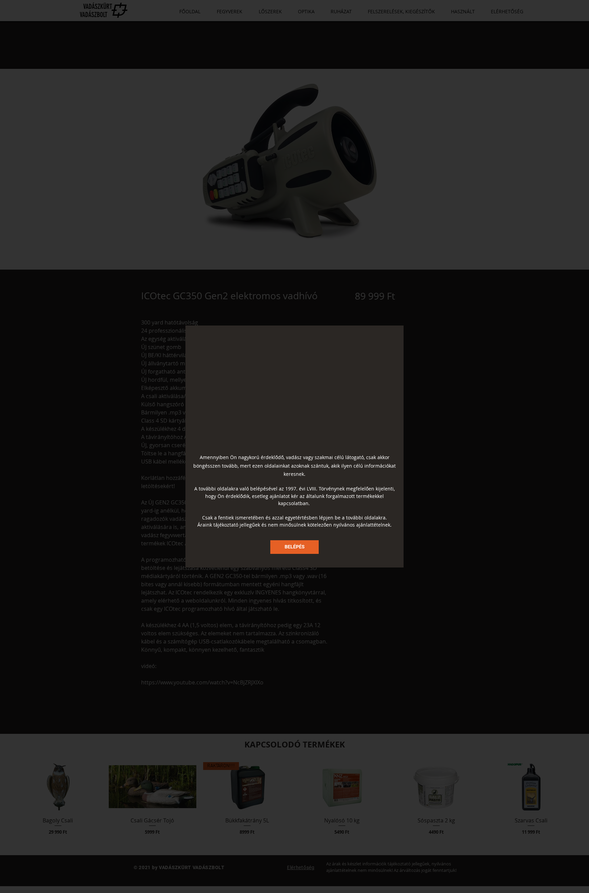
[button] (294, 547)
